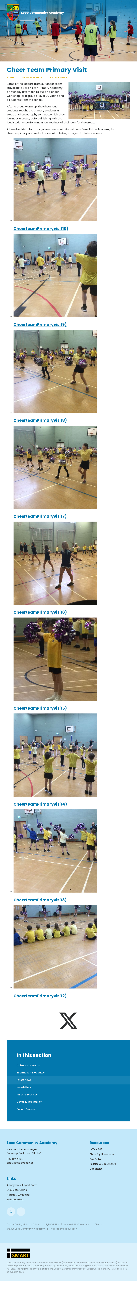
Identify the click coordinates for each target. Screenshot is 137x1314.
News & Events (32, 77)
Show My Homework (102, 1154)
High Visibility (52, 1224)
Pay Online (96, 1159)
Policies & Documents (103, 1164)
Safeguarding (15, 1199)
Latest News (58, 77)
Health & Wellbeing (18, 1194)
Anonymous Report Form (22, 1185)
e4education (70, 1228)
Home (10, 77)
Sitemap (99, 1224)
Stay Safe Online (17, 1190)
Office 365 (96, 1149)
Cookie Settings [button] (15, 1224)
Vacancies (96, 1168)
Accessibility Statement (77, 1224)
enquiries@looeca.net (20, 1162)
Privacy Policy (31, 1224)
